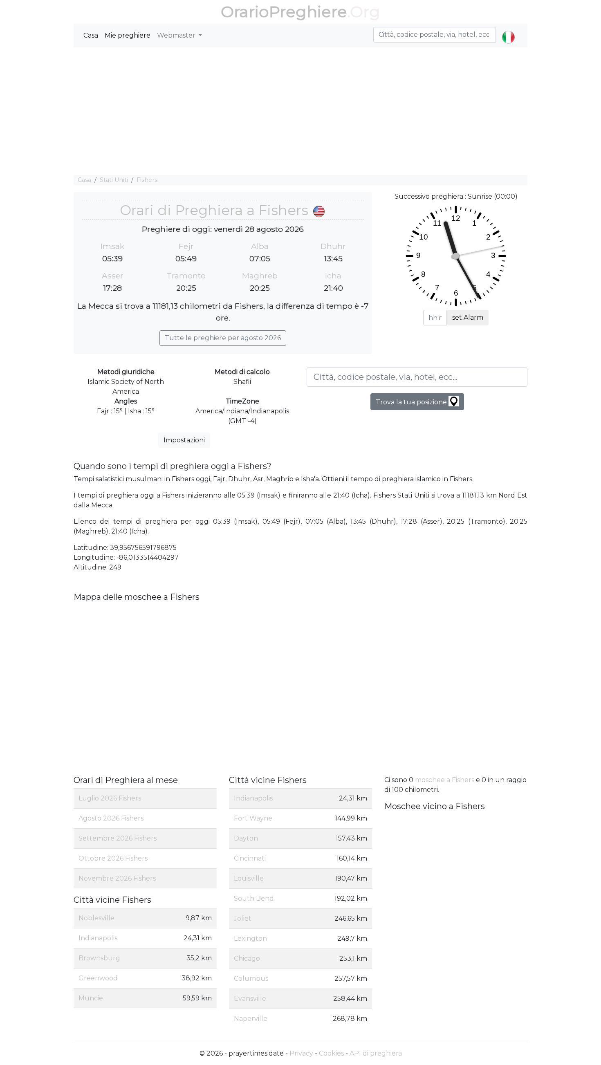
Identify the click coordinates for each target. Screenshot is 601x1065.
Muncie (90, 998)
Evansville (250, 998)
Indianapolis (97, 938)
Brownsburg (99, 958)
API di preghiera (376, 1053)
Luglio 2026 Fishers (109, 798)
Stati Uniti (114, 180)
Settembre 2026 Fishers (117, 838)
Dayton (246, 838)
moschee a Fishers (444, 780)
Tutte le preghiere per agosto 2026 (223, 338)
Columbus (251, 978)
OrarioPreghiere (284, 11)
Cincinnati (250, 858)
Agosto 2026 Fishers (111, 818)
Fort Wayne (253, 818)
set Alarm (467, 317)
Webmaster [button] (177, 35)
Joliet (242, 918)
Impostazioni (184, 440)
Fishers (147, 180)
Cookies (331, 1053)
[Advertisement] (300, 111)
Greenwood (98, 978)
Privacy (301, 1053)
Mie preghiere (127, 35)
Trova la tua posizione (412, 402)
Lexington (250, 938)
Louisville (249, 878)
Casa (90, 35)
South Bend (254, 898)
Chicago (247, 958)
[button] (508, 30)
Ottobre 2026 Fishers (113, 858)
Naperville (250, 1018)
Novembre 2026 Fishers (117, 878)
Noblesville (96, 918)
